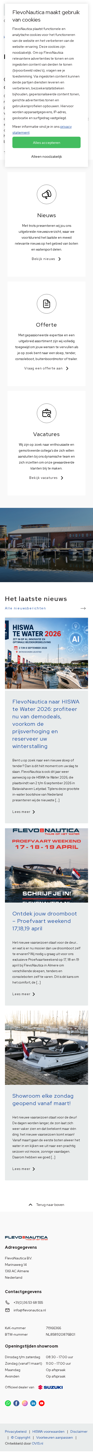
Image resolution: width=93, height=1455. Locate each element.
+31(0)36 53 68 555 (28, 1302)
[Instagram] (25, 1403)
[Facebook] (16, 1403)
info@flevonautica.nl (30, 1310)
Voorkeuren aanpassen (54, 1437)
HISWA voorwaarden (48, 1431)
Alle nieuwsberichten (25, 608)
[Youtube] (42, 1403)
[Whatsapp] (8, 1403)
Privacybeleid (16, 1431)
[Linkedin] (33, 1403)
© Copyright (20, 1437)
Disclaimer (79, 1431)
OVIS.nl (37, 1443)
